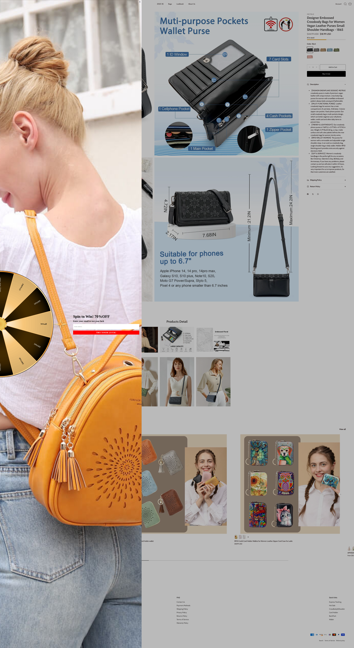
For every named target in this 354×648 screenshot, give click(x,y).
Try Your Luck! (106, 332)
